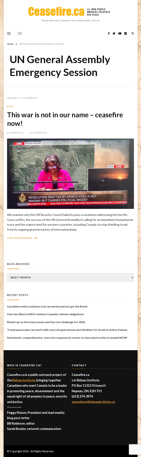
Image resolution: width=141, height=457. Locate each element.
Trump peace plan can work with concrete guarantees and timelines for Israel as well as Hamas (67, 329)
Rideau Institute (23, 380)
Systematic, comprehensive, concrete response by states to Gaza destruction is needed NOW (67, 337)
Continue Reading (19, 238)
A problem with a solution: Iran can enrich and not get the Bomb (47, 306)
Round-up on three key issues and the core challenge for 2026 (46, 322)
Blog (10, 106)
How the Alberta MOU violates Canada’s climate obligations (45, 314)
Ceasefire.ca (17, 132)
